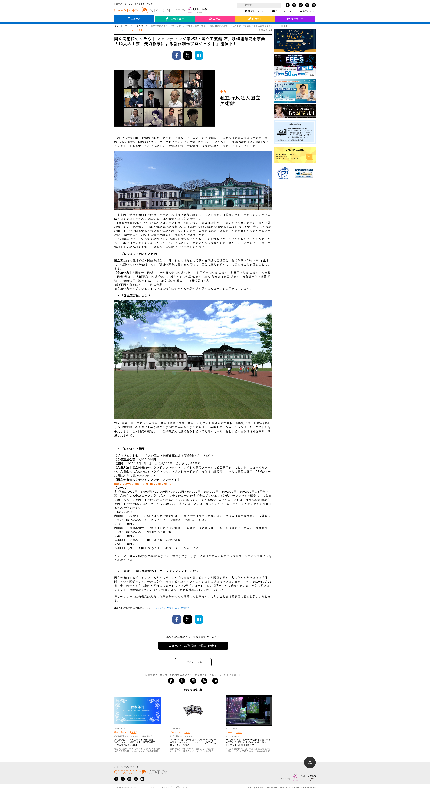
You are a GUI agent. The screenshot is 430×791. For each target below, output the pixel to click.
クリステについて (284, 11)
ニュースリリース (138, 26)
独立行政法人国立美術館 (172, 608)
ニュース (119, 30)
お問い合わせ (309, 11)
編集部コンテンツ (257, 11)
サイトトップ (120, 26)
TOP (310, 763)
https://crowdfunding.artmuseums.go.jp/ (143, 483)
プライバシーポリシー (126, 788)
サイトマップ (165, 788)
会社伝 (161, 26)
